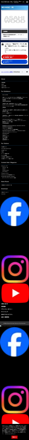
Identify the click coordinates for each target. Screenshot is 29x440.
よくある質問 (4, 137)
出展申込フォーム (5, 135)
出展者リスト (4, 146)
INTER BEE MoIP (5, 133)
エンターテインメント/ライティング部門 (9, 104)
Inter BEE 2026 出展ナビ (7, 98)
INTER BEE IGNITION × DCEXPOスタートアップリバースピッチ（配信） (9, 177)
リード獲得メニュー (19, 119)
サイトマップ (4, 311)
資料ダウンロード (5, 192)
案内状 (16, 120)
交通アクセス (4, 150)
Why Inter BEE (5, 94)
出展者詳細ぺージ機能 (6, 115)
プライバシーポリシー (6, 309)
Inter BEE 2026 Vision (12, 97)
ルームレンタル (5, 120)
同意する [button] (14, 437)
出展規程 (4, 107)
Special (3, 168)
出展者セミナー (11, 120)
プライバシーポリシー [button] (10, 433)
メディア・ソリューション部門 (8, 106)
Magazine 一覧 (5, 167)
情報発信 (4, 121)
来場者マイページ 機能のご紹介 (8, 158)
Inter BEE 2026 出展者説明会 (17, 98)
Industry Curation (5, 170)
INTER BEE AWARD (6, 119)
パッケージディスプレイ (21, 120)
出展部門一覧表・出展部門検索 (8, 103)
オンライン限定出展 (14, 115)
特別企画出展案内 (5, 123)
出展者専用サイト (5, 139)
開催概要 (3, 82)
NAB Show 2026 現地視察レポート (8, 174)
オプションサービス (6, 116)
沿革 (3, 84)
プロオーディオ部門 (17, 103)
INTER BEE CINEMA (21, 130)
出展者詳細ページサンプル (23, 115)
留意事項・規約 (5, 111)
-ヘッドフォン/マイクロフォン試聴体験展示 (10, 129)
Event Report (4, 171)
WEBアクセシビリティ (7, 314)
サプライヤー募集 (9, 121)
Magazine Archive (5, 173)
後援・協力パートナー (6, 87)
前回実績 (4, 99)
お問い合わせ (4, 138)
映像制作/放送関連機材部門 (22, 104)
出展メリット (4, 97)
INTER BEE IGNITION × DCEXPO (8, 130)
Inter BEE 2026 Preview (6, 148)
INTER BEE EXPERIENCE (7, 126)
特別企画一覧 (4, 125)
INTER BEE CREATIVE (21, 125)
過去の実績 (4, 85)
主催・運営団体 (5, 317)
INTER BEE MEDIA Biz (12, 125)
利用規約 (3, 306)
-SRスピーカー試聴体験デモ (7, 128)
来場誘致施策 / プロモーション (22, 97)
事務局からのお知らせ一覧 (7, 185)
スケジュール (4, 134)
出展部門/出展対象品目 (6, 101)
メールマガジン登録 (7, 72)
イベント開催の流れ (5, 153)
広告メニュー (12, 119)
